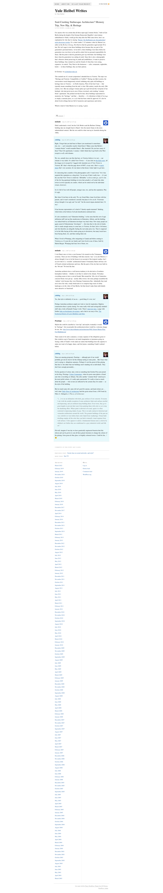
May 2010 (58, 633)
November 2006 (60, 759)
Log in (85, 465)
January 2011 (59, 609)
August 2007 (59, 732)
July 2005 (58, 795)
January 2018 (59, 504)
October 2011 (59, 582)
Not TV (66, 456)
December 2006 (59, 756)
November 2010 (60, 615)
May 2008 (58, 705)
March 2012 (58, 567)
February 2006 (59, 777)
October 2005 (59, 789)
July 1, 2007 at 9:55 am (68, 295)
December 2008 (59, 684)
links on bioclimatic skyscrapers (70, 311)
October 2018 (59, 477)
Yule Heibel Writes (71, 10)
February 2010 (59, 642)
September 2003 (60, 860)
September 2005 (60, 792)
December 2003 (59, 851)
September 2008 (60, 693)
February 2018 (59, 501)
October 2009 (59, 654)
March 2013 (58, 534)
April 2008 (58, 708)
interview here (91, 309)
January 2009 (59, 681)
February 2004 (59, 845)
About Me (65, 4)
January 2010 (59, 645)
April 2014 (58, 513)
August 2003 (59, 863)
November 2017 (60, 510)
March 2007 (58, 747)
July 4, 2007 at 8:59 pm (68, 353)
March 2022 (58, 465)
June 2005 (58, 798)
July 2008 (58, 699)
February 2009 (59, 678)
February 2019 (59, 468)
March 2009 (58, 675)
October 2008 (59, 690)
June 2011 (58, 594)
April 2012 (58, 564)
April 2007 (58, 744)
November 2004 (60, 818)
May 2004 (58, 836)
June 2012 (58, 558)
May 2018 (58, 492)
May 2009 (58, 669)
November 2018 (60, 474)
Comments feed (87, 471)
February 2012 (59, 570)
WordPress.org (87, 474)
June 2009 (58, 666)
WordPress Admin (103, 888)
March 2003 (58, 878)
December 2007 (59, 720)
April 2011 (58, 600)
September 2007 (60, 729)
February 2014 (59, 516)
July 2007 (58, 735)
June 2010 (58, 630)
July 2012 (58, 555)
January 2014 (59, 519)
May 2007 (58, 741)
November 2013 (60, 525)
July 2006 (58, 771)
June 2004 (58, 833)
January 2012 (59, 573)
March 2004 (58, 842)
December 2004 (59, 815)
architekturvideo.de (71, 72)
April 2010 (58, 636)
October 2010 (59, 618)
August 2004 (59, 827)
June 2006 (58, 774)
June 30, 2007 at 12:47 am (69, 122)
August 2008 (59, 696)
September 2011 (60, 585)
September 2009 (60, 657)
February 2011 (59, 606)
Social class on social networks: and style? (80, 453)
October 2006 (59, 762)
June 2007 (58, 738)
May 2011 (58, 597)
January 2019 (59, 471)
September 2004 (60, 824)
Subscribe (103, 4)
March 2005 (58, 807)
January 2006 (59, 780)
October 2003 (59, 857)
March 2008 (58, 711)
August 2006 (59, 768)
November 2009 (60, 651)
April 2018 (58, 495)
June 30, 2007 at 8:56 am (68, 140)
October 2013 (59, 528)
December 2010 (59, 612)
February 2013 (59, 537)
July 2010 (58, 627)
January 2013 (59, 540)
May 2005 (58, 801)
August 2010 (59, 624)
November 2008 (60, 687)
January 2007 (59, 753)
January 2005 (59, 813)
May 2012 (58, 561)
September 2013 (60, 531)
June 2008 (58, 702)
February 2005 (59, 810)
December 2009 (59, 648)
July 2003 (58, 866)
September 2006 (60, 765)
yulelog (57, 139)
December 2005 (59, 783)
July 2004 (58, 830)
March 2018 (58, 498)
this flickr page (100, 160)
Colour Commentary (75, 374)
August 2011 (59, 588)
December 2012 (59, 543)
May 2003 (58, 872)
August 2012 (59, 552)
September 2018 (60, 480)
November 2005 (60, 786)
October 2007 (59, 726)
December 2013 (59, 522)
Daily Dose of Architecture (70, 391)
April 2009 (58, 672)
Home (57, 4)
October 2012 (59, 549)
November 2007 (60, 723)
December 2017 (59, 507)
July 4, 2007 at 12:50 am (69, 321)
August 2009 (59, 660)
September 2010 (60, 621)
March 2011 (58, 603)
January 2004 (59, 848)
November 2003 (60, 854)
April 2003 (58, 875)
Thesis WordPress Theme (91, 886)
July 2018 (58, 486)
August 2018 (59, 483)
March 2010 (58, 639)
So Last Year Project (81, 4)
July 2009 (58, 663)
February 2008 (59, 714)
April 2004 (58, 839)
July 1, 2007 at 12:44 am (68, 250)
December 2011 (59, 576)
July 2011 (58, 591)
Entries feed (86, 468)
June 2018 (58, 489)
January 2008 (59, 717)
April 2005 (58, 804)
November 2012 (60, 546)
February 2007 (59, 750)
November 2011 (60, 579)
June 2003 (58, 869)
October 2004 (59, 821)
